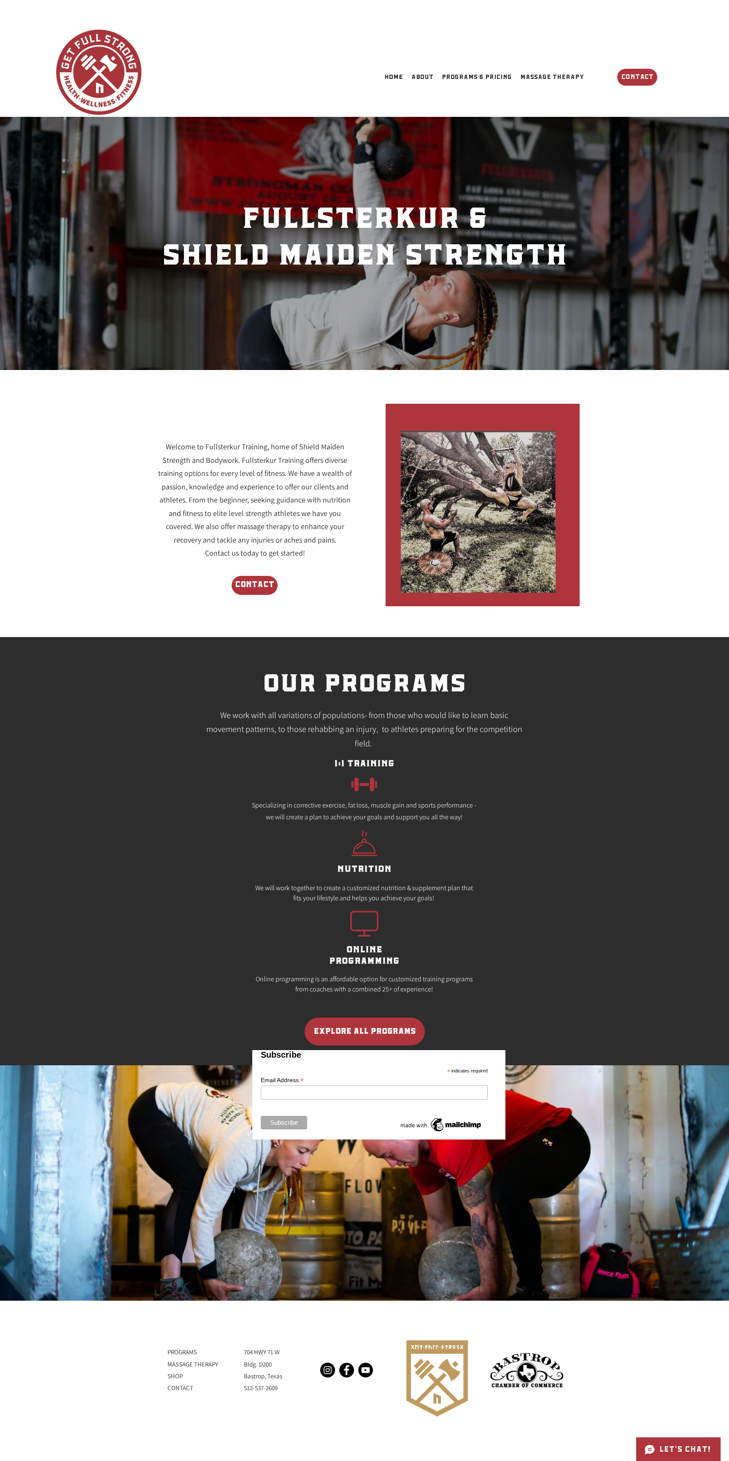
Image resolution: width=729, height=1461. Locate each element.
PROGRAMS (182, 1352)
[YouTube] (365, 1370)
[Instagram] (327, 1370)
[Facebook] (346, 1370)
